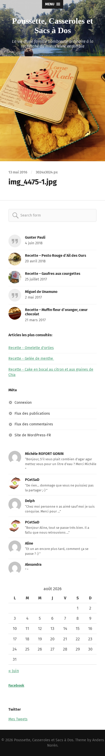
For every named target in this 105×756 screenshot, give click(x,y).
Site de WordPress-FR (33, 435)
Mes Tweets (18, 719)
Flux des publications (32, 413)
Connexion (23, 402)
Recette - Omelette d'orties (31, 348)
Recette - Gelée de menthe (31, 358)
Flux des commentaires (34, 424)
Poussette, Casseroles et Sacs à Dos (52, 25)
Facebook (16, 685)
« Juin (13, 670)
